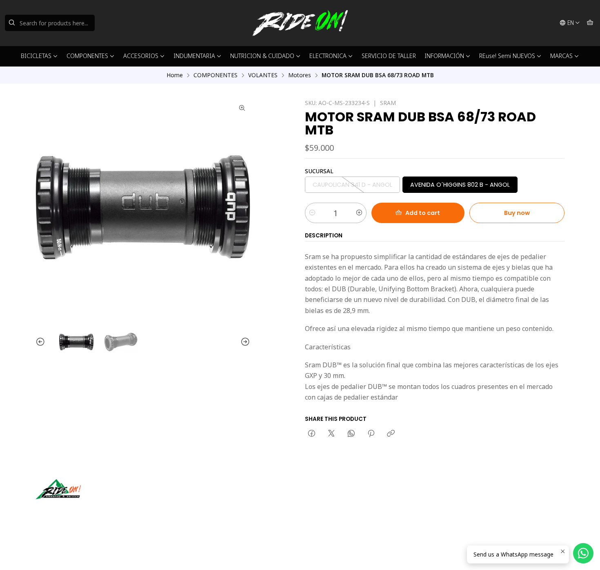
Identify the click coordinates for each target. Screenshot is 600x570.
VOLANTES (263, 75)
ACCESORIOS (140, 56)
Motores (299, 75)
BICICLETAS (36, 56)
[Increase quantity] (359, 213)
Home (175, 75)
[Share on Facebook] (311, 434)
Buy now (517, 213)
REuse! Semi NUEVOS (507, 56)
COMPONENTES (87, 56)
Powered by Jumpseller (116, 553)
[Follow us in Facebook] (80, 511)
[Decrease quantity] (312, 213)
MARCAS (561, 56)
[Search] (12, 23)
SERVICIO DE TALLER (389, 56)
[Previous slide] (42, 342)
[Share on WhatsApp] (351, 434)
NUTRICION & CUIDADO (262, 56)
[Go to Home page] (300, 23)
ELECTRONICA (328, 56)
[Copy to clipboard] (391, 434)
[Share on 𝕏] (331, 434)
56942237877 (332, 508)
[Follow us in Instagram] (68, 511)
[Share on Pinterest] (371, 434)
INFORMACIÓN (444, 56)
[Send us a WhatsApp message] (583, 553)
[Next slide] (244, 342)
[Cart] (590, 23)
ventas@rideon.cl (336, 497)
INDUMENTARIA (194, 56)
